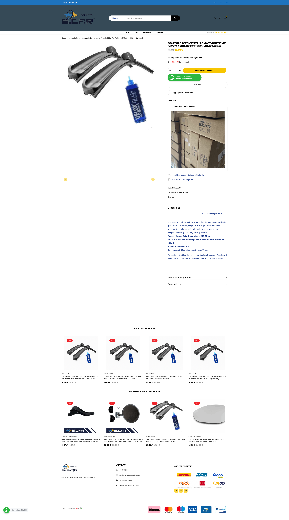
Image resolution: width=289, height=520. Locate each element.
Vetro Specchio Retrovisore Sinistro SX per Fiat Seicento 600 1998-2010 (206, 440)
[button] (225, 18)
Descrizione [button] (174, 207)
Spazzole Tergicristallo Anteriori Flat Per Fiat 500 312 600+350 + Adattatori (165, 440)
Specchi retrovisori (110, 436)
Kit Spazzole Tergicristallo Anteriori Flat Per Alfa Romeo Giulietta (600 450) (208, 378)
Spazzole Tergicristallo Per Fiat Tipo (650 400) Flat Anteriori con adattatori (122, 378)
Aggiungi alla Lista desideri (183, 93)
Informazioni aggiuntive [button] (180, 277)
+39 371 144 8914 (220, 32)
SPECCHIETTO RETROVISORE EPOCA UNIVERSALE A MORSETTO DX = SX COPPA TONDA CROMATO (123, 440)
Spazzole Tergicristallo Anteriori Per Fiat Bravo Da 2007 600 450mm (165, 378)
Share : (171, 197)
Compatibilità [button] (175, 284)
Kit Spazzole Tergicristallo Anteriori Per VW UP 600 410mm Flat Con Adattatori (80, 378)
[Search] (175, 18)
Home (64, 38)
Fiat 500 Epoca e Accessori (70, 436)
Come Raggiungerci (70, 2)
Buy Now (197, 84)
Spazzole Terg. (74, 38)
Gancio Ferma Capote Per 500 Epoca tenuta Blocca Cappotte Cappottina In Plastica (81, 440)
